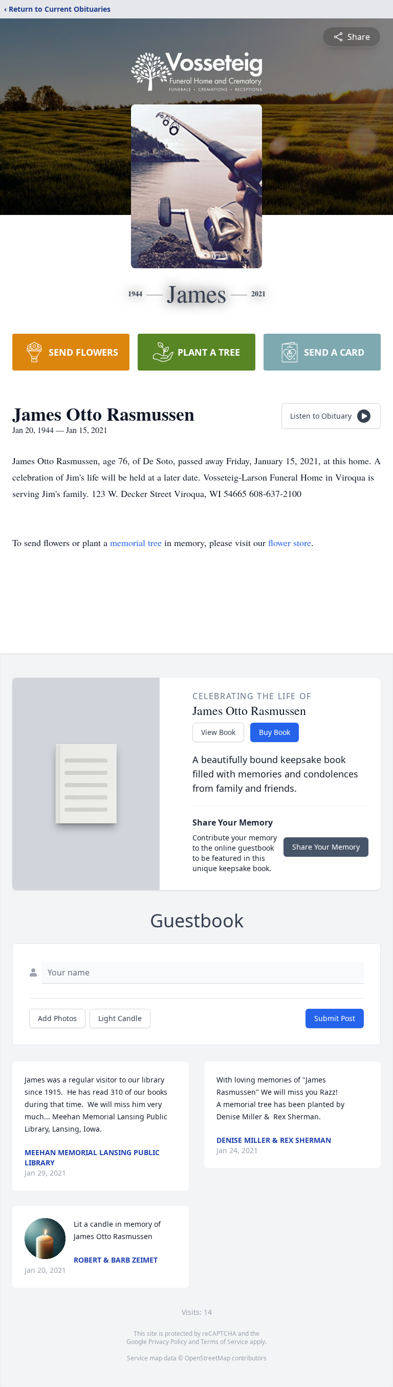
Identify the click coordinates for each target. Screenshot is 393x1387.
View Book (218, 732)
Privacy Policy (167, 1341)
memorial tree (136, 542)
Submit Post (334, 1018)
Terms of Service (224, 1341)
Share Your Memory (326, 847)
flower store (289, 542)
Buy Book (274, 732)
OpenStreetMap (207, 1358)
